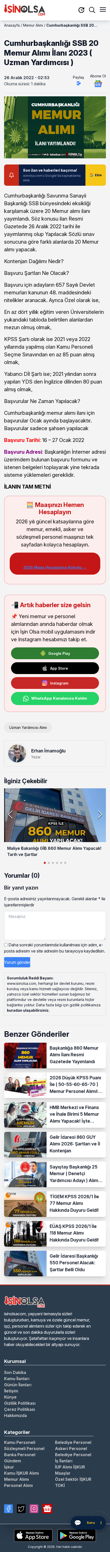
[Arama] (92, 10)
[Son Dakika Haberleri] (81, 10)
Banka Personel (19, 1454)
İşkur (9, 1467)
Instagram (59, 683)
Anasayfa (12, 25)
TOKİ (60, 1485)
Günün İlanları (17, 1384)
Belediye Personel (73, 1442)
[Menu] (103, 10)
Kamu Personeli (19, 1442)
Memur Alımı (33, 25)
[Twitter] (21, 1508)
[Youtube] (47, 1509)
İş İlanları (63, 1460)
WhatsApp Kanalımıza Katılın (59, 698)
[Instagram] (34, 1508)
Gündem (12, 1460)
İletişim (11, 1390)
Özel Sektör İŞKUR (73, 1479)
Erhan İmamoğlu (48, 750)
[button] (99, 814)
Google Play (59, 653)
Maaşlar (63, 1473)
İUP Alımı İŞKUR (70, 1467)
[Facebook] (8, 1508)
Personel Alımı (18, 1485)
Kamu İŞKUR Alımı (21, 1473)
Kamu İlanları (16, 1378)
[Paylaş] (78, 83)
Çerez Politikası (19, 1409)
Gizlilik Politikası (20, 1403)
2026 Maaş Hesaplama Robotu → (55, 567)
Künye (10, 1397)
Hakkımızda (15, 1415)
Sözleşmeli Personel (24, 1448)
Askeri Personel (71, 1448)
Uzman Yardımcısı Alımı (28, 727)
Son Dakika (15, 1372)
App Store (59, 668)
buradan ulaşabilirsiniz (28, 1010)
